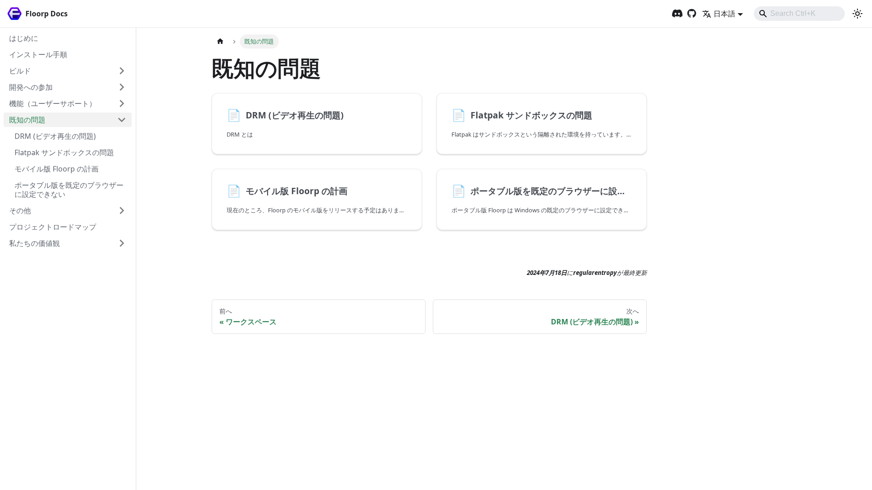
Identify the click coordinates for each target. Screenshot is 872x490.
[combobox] (799, 13)
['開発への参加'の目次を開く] (122, 87)
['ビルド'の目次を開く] (122, 71)
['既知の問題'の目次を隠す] (122, 120)
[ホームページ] (220, 41)
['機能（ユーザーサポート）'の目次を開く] (122, 103)
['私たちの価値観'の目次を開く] (122, 243)
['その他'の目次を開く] (122, 210)
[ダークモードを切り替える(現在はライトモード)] (857, 13)
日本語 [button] (724, 14)
